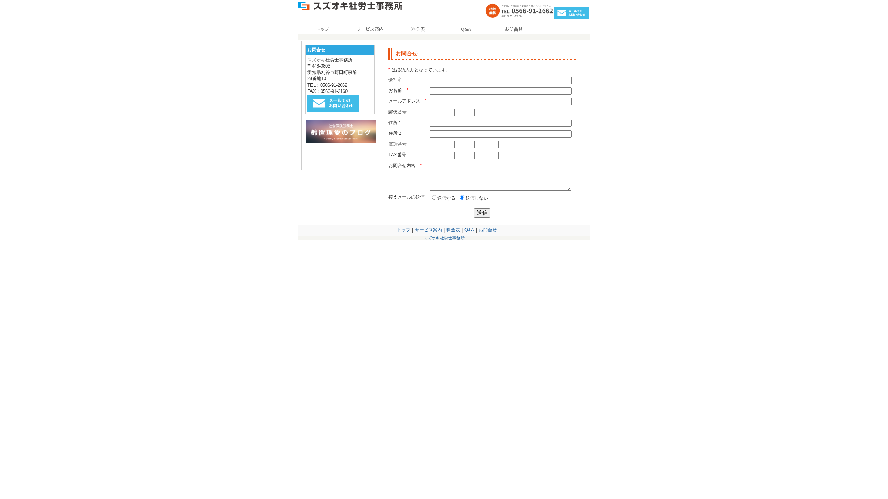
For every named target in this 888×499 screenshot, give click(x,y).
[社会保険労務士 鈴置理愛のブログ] (341, 142)
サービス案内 (428, 230)
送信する (446, 198)
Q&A (469, 230)
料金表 (453, 230)
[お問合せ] (571, 17)
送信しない (477, 198)
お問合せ (488, 230)
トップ (403, 230)
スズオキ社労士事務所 (444, 238)
